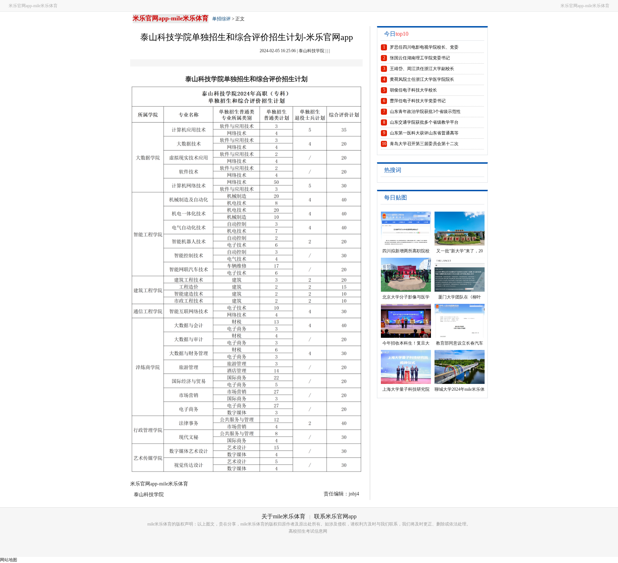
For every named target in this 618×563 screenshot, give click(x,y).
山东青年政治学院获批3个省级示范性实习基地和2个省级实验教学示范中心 (425, 113)
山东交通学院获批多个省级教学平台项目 (424, 124)
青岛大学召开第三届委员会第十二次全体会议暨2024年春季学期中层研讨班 (424, 145)
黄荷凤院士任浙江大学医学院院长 (422, 79)
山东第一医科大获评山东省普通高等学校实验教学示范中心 (424, 134)
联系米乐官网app (335, 516)
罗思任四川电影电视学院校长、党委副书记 (424, 49)
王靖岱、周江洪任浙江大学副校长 (422, 68)
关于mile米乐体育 (283, 516)
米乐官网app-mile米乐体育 (33, 5)
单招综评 (221, 18)
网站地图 (8, 559)
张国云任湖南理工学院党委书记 (420, 57)
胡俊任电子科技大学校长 (413, 90)
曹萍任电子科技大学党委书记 (418, 100)
